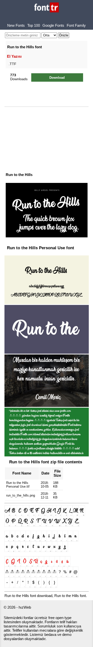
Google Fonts (53, 25)
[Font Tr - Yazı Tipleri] (46, 7)
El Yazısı (14, 56)
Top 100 (33, 25)
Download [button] (57, 77)
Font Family (76, 25)
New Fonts (16, 25)
